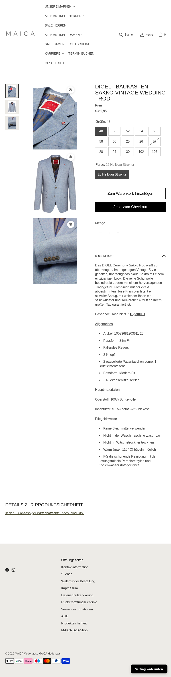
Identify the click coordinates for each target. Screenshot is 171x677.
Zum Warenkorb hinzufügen (130, 193)
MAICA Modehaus (26, 653)
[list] (55, 184)
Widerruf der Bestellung (78, 581)
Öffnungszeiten (72, 560)
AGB (64, 616)
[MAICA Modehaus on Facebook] (7, 570)
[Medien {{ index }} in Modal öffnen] (55, 116)
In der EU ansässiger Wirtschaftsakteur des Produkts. (44, 513)
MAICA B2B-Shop (74, 630)
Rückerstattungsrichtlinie (79, 602)
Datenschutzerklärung (77, 595)
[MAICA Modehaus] (21, 34)
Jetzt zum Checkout (130, 207)
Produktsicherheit (74, 623)
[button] (59, 6)
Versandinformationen (77, 609)
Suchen (66, 574)
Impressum (69, 588)
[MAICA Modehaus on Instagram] (13, 570)
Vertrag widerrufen (149, 669)
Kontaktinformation (74, 567)
